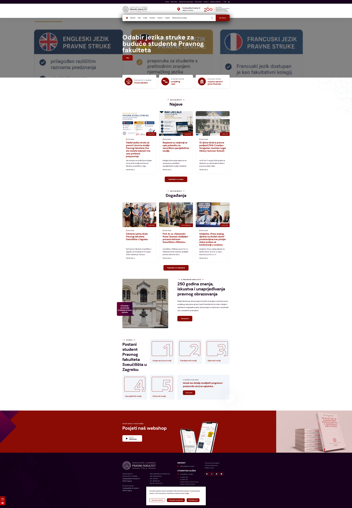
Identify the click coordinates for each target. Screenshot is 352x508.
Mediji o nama (209, 474)
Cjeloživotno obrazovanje (186, 2)
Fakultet (132, 18)
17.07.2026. (130, 146)
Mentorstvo (174, 2)
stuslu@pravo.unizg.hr (186, 481)
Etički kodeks (198, 2)
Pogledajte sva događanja (176, 274)
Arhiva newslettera (211, 472)
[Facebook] (207, 480)
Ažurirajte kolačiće (157, 500)
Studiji (145, 18)
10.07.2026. (167, 146)
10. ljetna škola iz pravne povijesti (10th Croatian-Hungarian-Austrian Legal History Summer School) (212, 153)
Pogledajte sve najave (176, 186)
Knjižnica (206, 2)
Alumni (167, 2)
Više (127, 64)
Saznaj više (129, 176)
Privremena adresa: (130, 494)
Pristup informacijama (212, 469)
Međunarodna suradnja (179, 18)
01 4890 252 (184, 486)
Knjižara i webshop (215, 2)
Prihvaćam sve (193, 500)
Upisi (139, 18)
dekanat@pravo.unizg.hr (187, 473)
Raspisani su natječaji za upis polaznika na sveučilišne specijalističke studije (176, 153)
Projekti (167, 18)
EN (225, 2)
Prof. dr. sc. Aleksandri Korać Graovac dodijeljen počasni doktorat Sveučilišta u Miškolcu (175, 244)
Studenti (152, 18)
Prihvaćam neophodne (176, 500)
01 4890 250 (184, 484)
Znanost (160, 18)
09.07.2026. (204, 146)
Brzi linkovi (222, 18)
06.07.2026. (167, 237)
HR (223, 2)
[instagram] (212, 480)
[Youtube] (221, 480)
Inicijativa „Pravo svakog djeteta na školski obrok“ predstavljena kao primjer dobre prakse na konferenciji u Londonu (212, 246)
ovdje (187, 493)
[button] (227, 48)
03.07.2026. (204, 237)
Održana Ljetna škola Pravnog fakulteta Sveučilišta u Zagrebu (137, 243)
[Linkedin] (217, 480)
